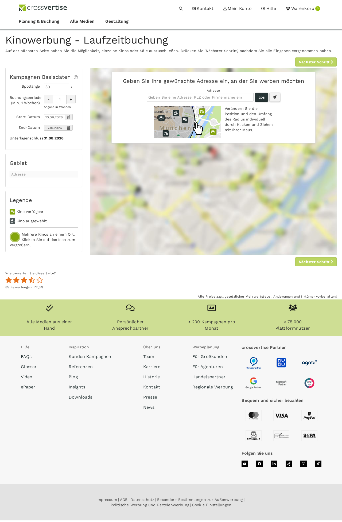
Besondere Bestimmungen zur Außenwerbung (200, 499)
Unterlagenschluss (25, 138)
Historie (151, 376)
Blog (73, 376)
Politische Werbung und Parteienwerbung (150, 505)
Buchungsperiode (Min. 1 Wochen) (25, 100)
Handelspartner (209, 376)
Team (148, 356)
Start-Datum (28, 117)
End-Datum (29, 127)
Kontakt (151, 386)
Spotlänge (31, 86)
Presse (150, 397)
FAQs (26, 356)
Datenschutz (142, 499)
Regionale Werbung (212, 386)
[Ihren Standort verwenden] (274, 97)
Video (27, 376)
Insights (77, 386)
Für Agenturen (207, 366)
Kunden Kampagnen (90, 356)
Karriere (151, 366)
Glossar (29, 366)
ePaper (28, 386)
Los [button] (261, 97)
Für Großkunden (209, 356)
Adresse (213, 90)
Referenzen (81, 366)
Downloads (80, 397)
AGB (123, 499)
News (149, 407)
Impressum (106, 499)
